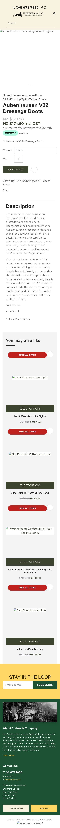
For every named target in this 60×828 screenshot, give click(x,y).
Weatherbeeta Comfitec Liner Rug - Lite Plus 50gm (30, 571)
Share (6, 190)
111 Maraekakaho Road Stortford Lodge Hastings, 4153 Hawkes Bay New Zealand (14, 792)
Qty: (5, 159)
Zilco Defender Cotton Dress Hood (30, 492)
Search (50, 23)
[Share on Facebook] (12, 190)
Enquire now (16, 808)
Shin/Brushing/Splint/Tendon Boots (25, 99)
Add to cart (15, 169)
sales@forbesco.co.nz (12, 780)
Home (6, 95)
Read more (8, 755)
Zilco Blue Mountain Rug (30, 648)
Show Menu (7, 14)
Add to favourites (50, 354)
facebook (42, 7)
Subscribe (45, 684)
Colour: (7, 150)
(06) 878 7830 (27, 7)
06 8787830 (14, 772)
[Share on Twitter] (16, 190)
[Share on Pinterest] (25, 190)
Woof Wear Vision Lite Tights (30, 416)
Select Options (30, 408)
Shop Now (44, 808)
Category (9, 180)
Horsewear (18, 95)
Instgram (45, 7)
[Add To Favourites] (34, 170)
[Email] (21, 190)
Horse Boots (34, 95)
